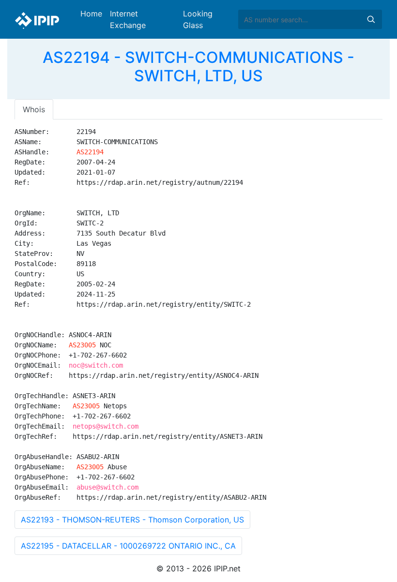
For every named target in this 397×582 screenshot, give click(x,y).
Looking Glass (198, 19)
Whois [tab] (34, 109)
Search (371, 19)
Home (91, 13)
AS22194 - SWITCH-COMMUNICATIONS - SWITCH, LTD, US (198, 66)
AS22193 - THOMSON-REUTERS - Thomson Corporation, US (132, 519)
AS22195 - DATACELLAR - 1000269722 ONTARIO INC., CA (128, 546)
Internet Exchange (128, 19)
